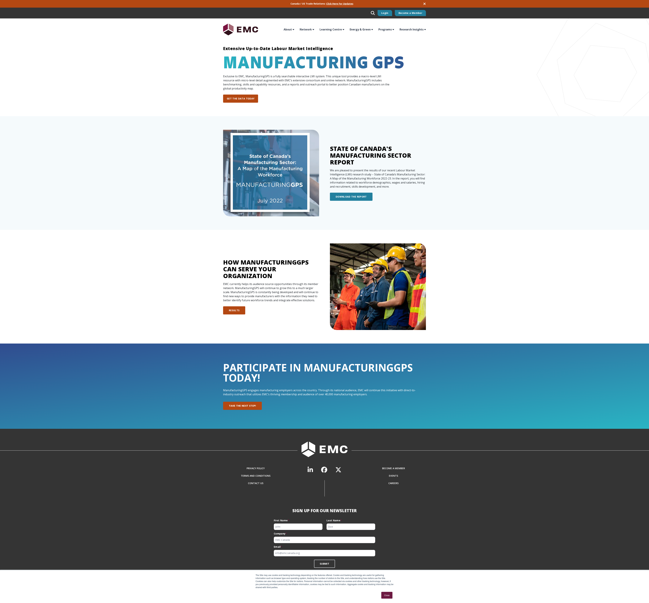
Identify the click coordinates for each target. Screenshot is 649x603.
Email (278, 546)
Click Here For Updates (339, 3)
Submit (324, 563)
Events (393, 475)
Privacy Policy (256, 468)
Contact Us (255, 483)
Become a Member (410, 13)
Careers (393, 483)
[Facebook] (324, 470)
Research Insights (412, 29)
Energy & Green (360, 29)
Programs (385, 29)
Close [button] (387, 595)
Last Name (334, 520)
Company (280, 533)
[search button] (373, 13)
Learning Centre (331, 29)
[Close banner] (424, 4)
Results (234, 310)
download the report (351, 196)
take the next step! (242, 405)
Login (384, 13)
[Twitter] (338, 470)
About (288, 29)
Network (306, 29)
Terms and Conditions (255, 475)
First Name (281, 520)
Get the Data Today (240, 98)
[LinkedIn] (310, 470)
